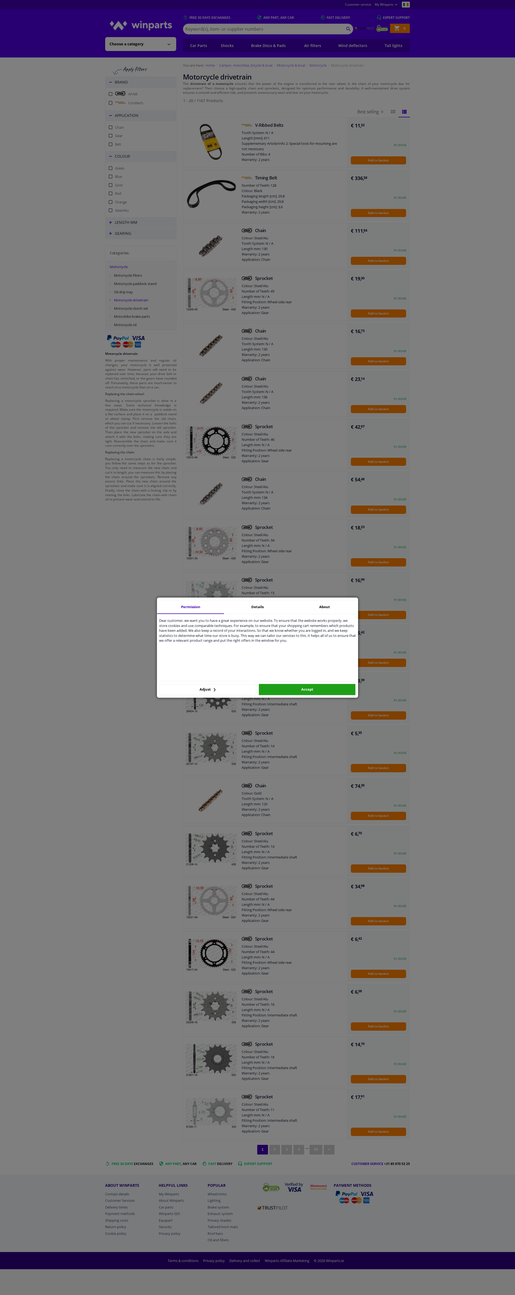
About (324, 606)
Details (257, 606)
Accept (307, 689)
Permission (190, 606)
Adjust (206, 689)
